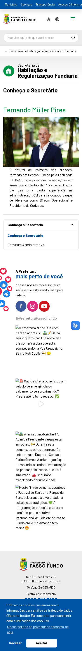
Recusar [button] (15, 643)
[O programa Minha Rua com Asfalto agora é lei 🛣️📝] (41, 350)
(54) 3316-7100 (46, 587)
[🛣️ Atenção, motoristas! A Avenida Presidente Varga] (41, 457)
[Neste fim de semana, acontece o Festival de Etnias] (41, 510)
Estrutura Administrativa (26, 244)
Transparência (45, 4)
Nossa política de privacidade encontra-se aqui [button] (38, 629)
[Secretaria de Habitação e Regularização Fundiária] (19, 20)
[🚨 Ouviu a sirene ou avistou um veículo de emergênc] (41, 404)
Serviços (26, 4)
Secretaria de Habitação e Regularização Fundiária (42, 51)
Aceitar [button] (41, 643)
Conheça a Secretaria (25, 225)
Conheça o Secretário (25, 235)
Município (11, 4)
